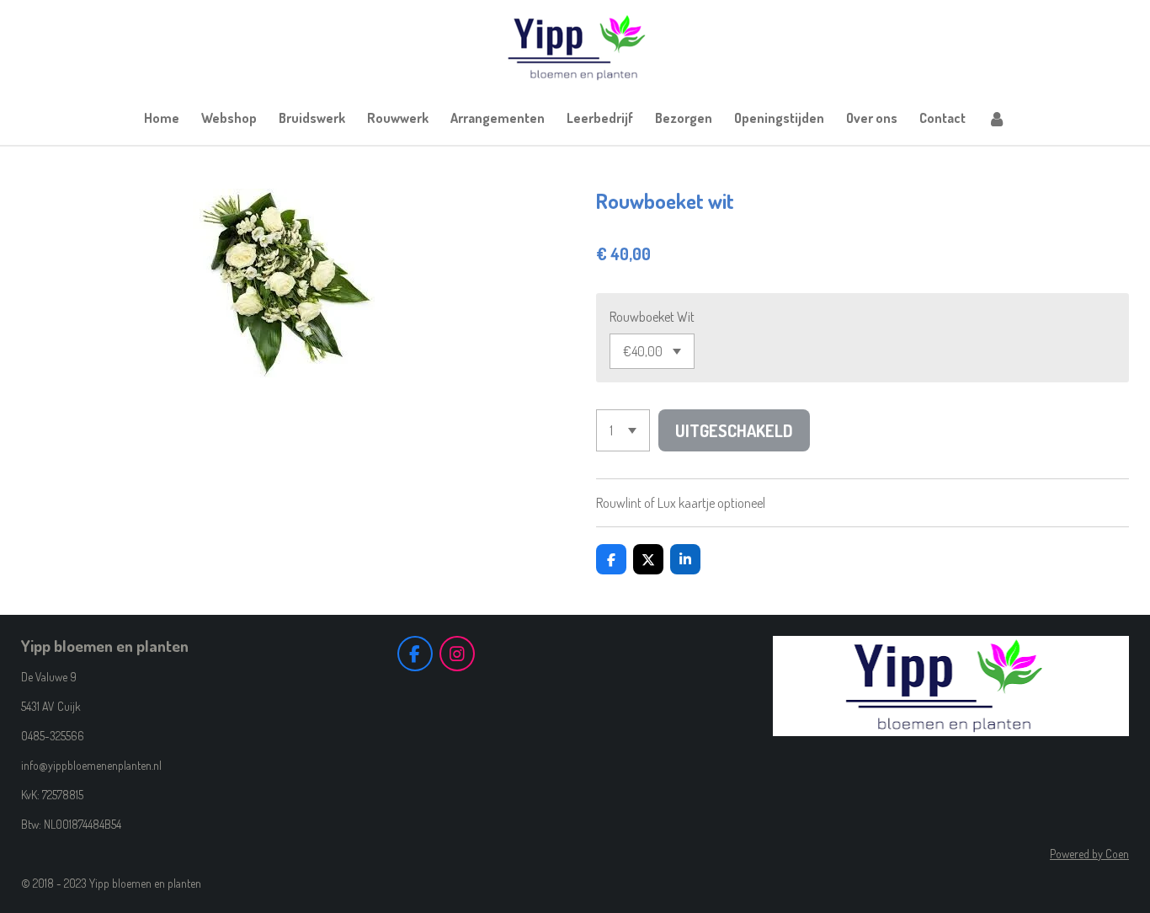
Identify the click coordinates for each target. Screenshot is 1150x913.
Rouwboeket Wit (652, 316)
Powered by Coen (1089, 853)
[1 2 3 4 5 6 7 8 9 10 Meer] (623, 430)
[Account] (997, 118)
